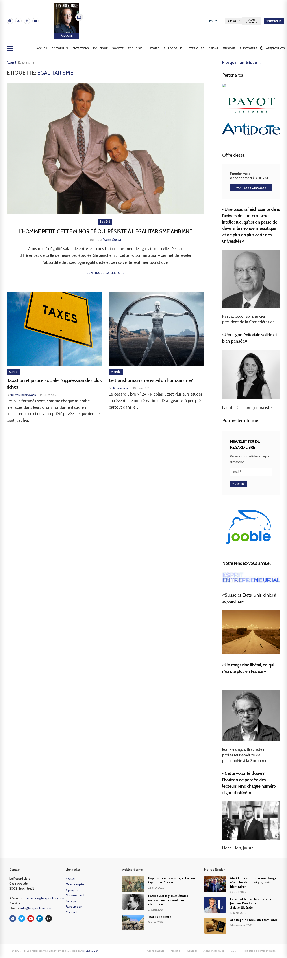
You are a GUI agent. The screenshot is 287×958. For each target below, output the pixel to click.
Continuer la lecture (105, 273)
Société (118, 48)
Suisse (13, 372)
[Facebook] (10, 21)
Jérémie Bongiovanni (24, 394)
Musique (229, 48)
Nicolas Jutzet (121, 388)
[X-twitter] (18, 21)
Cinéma (213, 48)
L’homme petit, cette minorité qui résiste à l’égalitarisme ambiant (105, 231)
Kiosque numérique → (242, 62)
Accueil (41, 48)
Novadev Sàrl (90, 950)
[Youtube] (35, 21)
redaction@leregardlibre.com (45, 898)
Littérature (195, 48)
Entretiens (81, 48)
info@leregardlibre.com (36, 908)
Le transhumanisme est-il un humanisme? (151, 380)
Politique (100, 48)
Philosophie (173, 48)
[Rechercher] (262, 48)
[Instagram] (27, 21)
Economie (135, 48)
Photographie (251, 48)
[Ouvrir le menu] (10, 48)
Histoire (153, 48)
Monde (116, 372)
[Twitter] (21, 918)
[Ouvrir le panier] (272, 48)
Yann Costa (112, 239)
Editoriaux (60, 48)
